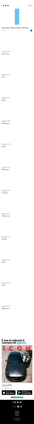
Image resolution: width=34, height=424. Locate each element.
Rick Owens (4, 239)
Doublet (3, 100)
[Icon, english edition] (29, 5)
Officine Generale (6, 216)
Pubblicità (17, 415)
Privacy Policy (17, 411)
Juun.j (3, 285)
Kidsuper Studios (6, 123)
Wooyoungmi (5, 193)
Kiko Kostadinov (5, 169)
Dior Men (4, 146)
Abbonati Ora (17, 397)
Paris (9, 51)
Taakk (3, 77)
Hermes (3, 262)
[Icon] (5, 5)
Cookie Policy (17, 412)
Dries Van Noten (5, 54)
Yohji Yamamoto (5, 308)
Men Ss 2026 (4, 51)
